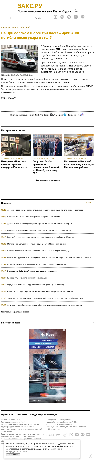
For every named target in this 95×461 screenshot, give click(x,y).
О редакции (7, 414)
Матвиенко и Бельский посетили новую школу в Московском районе (79, 164)
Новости (5, 27)
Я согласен (13, 455)
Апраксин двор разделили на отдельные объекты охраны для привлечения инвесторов (45, 210)
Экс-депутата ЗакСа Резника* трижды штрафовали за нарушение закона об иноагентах (45, 298)
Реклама (22, 414)
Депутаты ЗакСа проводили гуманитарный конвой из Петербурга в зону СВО (46, 167)
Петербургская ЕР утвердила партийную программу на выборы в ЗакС (37, 264)
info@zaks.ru (67, 424)
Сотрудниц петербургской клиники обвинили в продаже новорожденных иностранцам (44, 305)
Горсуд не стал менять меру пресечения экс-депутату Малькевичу (35, 284)
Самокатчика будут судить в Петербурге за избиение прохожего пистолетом (40, 291)
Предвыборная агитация (43, 414)
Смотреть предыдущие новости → (47, 312)
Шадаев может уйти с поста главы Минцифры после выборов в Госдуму (38, 250)
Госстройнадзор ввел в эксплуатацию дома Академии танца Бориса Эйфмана (40, 237)
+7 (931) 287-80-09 (54, 424)
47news (28, 86)
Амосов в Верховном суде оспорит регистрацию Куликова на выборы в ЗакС (40, 230)
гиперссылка (26, 429)
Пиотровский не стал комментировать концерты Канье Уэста (14, 164)
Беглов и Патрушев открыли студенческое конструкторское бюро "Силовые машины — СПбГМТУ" (49, 257)
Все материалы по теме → (48, 180)
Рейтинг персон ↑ (47, 322)
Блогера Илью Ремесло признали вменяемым (27, 278)
